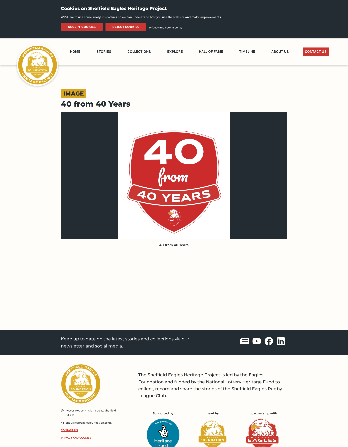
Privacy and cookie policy (165, 27)
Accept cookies (82, 27)
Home (75, 51)
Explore (175, 51)
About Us (280, 51)
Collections (139, 51)
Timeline (247, 51)
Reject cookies (125, 27)
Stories (103, 51)
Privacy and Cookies (76, 437)
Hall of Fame (211, 51)
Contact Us (316, 51)
